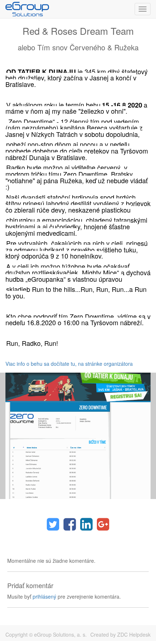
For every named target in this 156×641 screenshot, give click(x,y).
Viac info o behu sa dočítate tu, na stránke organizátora (69, 363)
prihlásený (44, 596)
